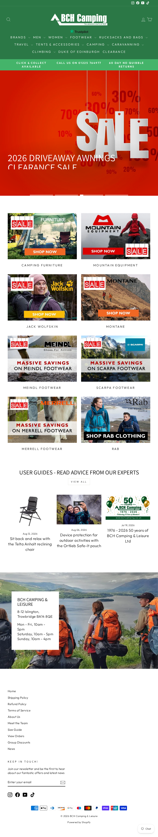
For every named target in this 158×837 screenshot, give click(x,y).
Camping (96, 44)
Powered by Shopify (78, 822)
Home (12, 691)
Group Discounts (19, 742)
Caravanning (126, 44)
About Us (14, 717)
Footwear (81, 37)
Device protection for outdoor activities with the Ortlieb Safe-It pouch (79, 540)
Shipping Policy (18, 697)
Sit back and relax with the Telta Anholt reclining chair (30, 544)
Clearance (114, 52)
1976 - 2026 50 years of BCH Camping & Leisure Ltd (128, 535)
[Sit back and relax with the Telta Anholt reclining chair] (30, 511)
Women (56, 37)
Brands (18, 37)
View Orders (16, 736)
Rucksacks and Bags (122, 37)
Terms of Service (19, 710)
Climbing (42, 52)
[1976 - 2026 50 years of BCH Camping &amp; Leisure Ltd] (128, 507)
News (11, 749)
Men (38, 37)
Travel (22, 44)
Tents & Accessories (58, 44)
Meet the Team (18, 723)
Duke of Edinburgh (79, 52)
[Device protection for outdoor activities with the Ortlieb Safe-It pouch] (79, 510)
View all (79, 481)
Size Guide (15, 730)
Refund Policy (17, 704)
